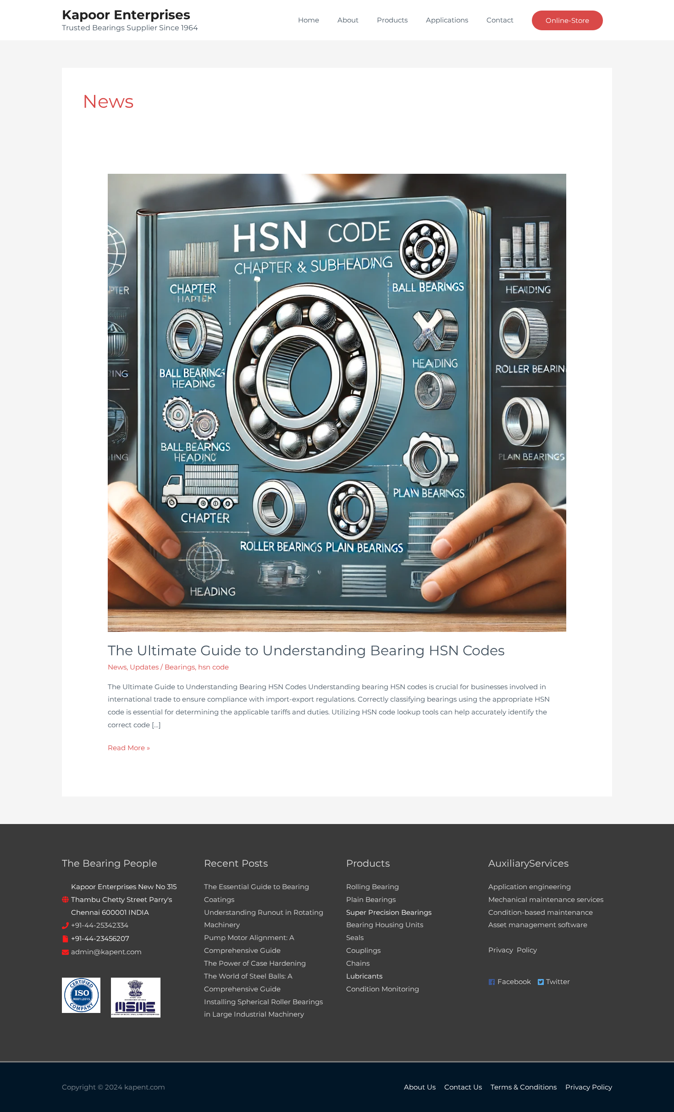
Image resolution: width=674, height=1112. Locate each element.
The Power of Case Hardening (255, 963)
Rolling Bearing (372, 886)
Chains (358, 963)
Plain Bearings (371, 899)
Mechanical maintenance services (545, 899)
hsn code (213, 667)
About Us (420, 1087)
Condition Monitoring (382, 989)
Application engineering (529, 886)
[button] (567, 20)
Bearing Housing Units (384, 924)
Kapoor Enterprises (126, 14)
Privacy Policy (512, 950)
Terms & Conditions (524, 1087)
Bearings (180, 667)
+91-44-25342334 (99, 925)
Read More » (129, 746)
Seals (355, 937)
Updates (144, 667)
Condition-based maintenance (540, 912)
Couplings (363, 950)
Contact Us (463, 1087)
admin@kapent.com (106, 951)
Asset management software (537, 924)
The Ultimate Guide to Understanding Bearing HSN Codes (306, 650)
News (117, 667)
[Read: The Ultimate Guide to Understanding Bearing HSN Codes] (337, 402)
